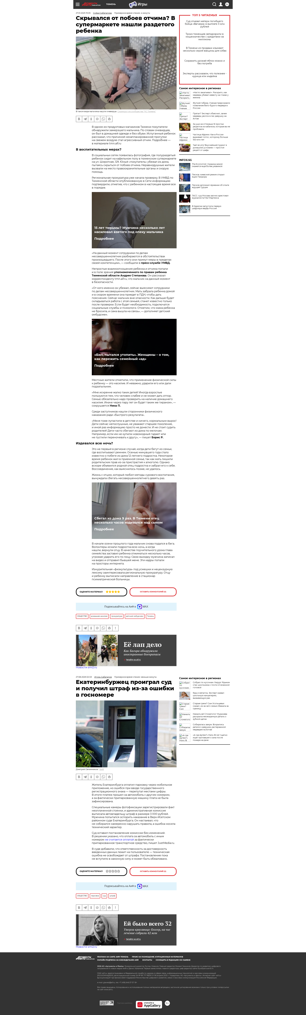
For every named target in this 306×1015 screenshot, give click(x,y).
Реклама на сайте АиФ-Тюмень (112, 957)
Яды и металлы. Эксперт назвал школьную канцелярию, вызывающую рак (208, 695)
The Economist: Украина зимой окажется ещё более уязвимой (207, 165)
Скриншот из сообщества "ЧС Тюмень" (136, 111)
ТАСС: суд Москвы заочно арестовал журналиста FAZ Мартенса (210, 197)
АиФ (101, 769)
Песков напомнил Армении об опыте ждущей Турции (210, 186)
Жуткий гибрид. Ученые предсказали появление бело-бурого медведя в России (211, 105)
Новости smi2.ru (86, 667)
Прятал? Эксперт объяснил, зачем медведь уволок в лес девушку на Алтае (210, 116)
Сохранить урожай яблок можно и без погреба (204, 62)
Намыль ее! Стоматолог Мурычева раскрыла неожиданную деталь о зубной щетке (210, 716)
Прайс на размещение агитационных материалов (157, 957)
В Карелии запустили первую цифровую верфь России (206, 207)
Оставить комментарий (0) (153, 592)
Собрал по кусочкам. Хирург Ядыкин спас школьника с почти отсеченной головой (211, 685)
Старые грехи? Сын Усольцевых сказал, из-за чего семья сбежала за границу (211, 706)
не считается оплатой (119, 839)
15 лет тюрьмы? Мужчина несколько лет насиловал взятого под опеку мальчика (129, 230)
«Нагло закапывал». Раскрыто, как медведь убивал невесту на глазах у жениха (211, 95)
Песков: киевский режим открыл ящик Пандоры (208, 176)
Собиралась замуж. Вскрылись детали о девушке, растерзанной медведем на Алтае (209, 727)
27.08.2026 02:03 (84, 677)
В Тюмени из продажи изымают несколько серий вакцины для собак (204, 49)
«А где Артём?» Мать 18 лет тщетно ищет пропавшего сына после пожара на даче (210, 737)
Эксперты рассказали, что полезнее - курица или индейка (204, 75)
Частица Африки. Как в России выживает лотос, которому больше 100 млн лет (210, 137)
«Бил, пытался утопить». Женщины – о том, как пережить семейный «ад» (131, 357)
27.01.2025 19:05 (83, 13)
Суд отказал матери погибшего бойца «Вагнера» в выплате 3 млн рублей (205, 24)
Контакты (147, 960)
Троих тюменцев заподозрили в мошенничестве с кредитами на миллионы (205, 37)
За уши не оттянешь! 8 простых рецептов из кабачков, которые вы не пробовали (211, 126)
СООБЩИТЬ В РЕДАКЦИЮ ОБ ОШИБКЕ (173, 960)
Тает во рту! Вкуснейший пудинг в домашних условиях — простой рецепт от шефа (210, 147)
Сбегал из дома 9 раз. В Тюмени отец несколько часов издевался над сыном (128, 520)
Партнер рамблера (124, 1003)
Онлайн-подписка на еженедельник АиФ (118, 960)
